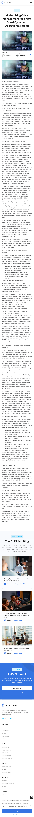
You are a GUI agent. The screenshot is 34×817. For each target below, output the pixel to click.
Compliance (5, 736)
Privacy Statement (17, 814)
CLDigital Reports (7, 758)
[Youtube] (10, 718)
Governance (10, 584)
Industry (4, 733)
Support (4, 769)
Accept (17, 811)
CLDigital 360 (5, 747)
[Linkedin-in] (3, 718)
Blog (3, 794)
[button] (31, 797)
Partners (4, 786)
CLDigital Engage (6, 772)
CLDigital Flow (6, 753)
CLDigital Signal (6, 755)
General (9, 620)
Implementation (6, 766)
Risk (3, 728)
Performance (5, 739)
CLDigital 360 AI (6, 750)
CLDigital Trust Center (8, 783)
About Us (4, 780)
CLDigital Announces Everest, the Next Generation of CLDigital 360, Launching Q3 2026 (16, 615)
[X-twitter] (6, 718)
